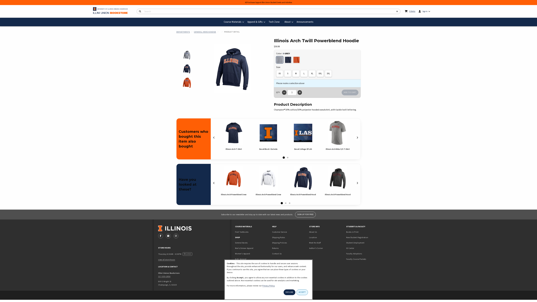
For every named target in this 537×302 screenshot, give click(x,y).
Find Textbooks (242, 232)
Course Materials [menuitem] (232, 22)
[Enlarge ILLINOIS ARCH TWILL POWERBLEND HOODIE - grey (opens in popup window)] (187, 55)
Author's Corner (316, 248)
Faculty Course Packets (356, 259)
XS (280, 73)
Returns (275, 248)
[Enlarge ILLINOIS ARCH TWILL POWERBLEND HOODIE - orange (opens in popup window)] (187, 82)
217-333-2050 (164, 276)
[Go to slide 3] (289, 203)
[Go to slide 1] (283, 157)
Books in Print (361, 232)
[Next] (357, 137)
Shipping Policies (279, 242)
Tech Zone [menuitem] (275, 22)
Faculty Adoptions (354, 253)
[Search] (140, 11)
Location (313, 237)
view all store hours (166, 259)
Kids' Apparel (240, 259)
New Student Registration (357, 237)
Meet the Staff (315, 242)
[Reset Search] (397, 11)
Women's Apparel (242, 253)
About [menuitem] (287, 22)
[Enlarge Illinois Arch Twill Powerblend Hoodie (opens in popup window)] (232, 68)
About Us (313, 232)
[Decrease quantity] (284, 92)
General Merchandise (205, 32)
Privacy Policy (268, 285)
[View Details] (234, 133)
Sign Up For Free (305, 214)
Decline (289, 292)
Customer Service (279, 232)
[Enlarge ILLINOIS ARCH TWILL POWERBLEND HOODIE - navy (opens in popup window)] (187, 68)
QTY (278, 92)
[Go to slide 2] (287, 157)
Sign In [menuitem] (425, 11)
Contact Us (277, 253)
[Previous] (214, 137)
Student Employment (363, 242)
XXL (320, 73)
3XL (328, 73)
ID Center (359, 248)
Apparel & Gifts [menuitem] (255, 22)
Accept (302, 292)
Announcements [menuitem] (305, 22)
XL (312, 73)
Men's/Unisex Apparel (244, 248)
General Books (241, 242)
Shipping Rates (278, 237)
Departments (183, 32)
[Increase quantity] (300, 92)
